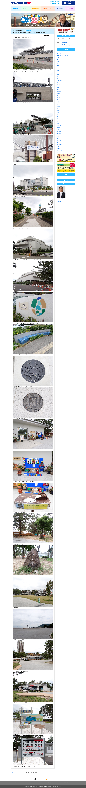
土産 (58, 101)
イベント (59, 135)
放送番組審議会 (32, 782)
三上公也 (61, 198)
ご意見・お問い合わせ (67, 782)
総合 (58, 152)
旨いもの (59, 121)
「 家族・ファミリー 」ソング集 (18, 771)
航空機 (58, 106)
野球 (58, 138)
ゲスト (58, 146)
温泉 (58, 65)
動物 (58, 74)
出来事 (58, 93)
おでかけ (59, 133)
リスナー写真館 (60, 144)
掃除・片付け (60, 80)
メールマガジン (58, 782)
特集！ (58, 148)
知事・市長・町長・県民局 (62, 55)
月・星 (58, 127)
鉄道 (58, 110)
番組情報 (59, 131)
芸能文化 (59, 91)
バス (58, 61)
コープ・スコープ (60, 150)
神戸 (58, 123)
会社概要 (15, 782)
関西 (58, 87)
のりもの (59, 140)
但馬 (58, 70)
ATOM (59, 203)
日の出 (58, 129)
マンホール (59, 68)
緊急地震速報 (50, 782)
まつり (58, 97)
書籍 (58, 89)
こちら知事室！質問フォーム (68, 45)
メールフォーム (65, 44)
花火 (58, 99)
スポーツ (59, 85)
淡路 (58, 57)
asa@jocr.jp (64, 42)
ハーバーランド (60, 142)
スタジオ (59, 125)
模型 (58, 112)
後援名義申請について (42, 782)
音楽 (58, 102)
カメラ (58, 67)
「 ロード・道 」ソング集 (49, 771)
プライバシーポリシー (23, 782)
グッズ (58, 119)
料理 (58, 136)
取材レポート (60, 53)
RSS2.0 (59, 201)
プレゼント (59, 84)
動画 (58, 51)
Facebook (51, 35)
